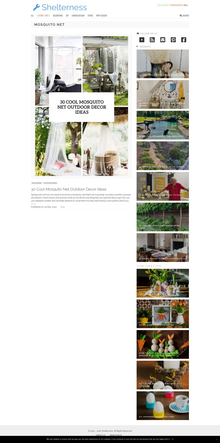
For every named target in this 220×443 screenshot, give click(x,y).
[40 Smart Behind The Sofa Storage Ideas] (163, 247)
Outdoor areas (50, 183)
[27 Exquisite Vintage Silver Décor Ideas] (163, 64)
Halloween (163, 5)
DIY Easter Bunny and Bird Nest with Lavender (160, 385)
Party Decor (101, 15)
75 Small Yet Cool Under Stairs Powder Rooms (162, 104)
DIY (67, 15)
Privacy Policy (116, 435)
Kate (63, 207)
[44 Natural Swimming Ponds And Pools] (163, 125)
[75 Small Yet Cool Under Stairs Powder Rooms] (163, 94)
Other (90, 15)
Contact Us (100, 435)
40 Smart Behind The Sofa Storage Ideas (162, 259)
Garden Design (78, 15)
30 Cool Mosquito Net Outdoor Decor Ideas (68, 189)
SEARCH (186, 15)
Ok (172, 439)
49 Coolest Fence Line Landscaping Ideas (159, 227)
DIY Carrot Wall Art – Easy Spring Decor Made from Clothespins (159, 324)
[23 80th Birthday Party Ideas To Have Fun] (163, 186)
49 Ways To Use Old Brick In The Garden (162, 167)
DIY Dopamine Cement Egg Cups (156, 417)
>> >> (33, 204)
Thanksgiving (176, 5)
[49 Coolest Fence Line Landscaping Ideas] (163, 217)
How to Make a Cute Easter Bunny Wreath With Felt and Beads (159, 354)
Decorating (58, 15)
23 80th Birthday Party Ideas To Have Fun (160, 196)
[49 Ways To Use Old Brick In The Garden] (163, 155)
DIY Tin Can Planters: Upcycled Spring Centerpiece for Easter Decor (161, 293)
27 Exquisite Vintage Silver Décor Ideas (162, 75)
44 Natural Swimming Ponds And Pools (161, 136)
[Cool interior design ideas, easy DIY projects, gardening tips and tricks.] (59, 12)
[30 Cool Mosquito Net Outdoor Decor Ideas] (81, 175)
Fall (186, 5)
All (32, 15)
